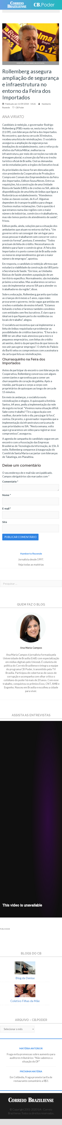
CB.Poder (19, 107)
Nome (6, 495)
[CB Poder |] (44, 5)
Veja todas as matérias (31, 564)
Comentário (10, 481)
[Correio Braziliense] (18, 5)
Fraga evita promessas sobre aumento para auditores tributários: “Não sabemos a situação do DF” (31, 1058)
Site (4, 522)
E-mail (6, 508)
